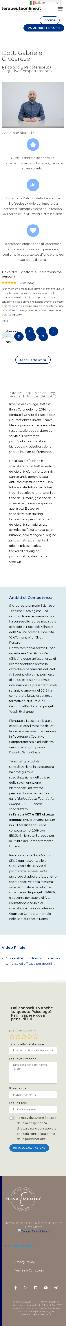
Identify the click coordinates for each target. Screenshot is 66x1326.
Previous (12, 331)
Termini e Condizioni (29, 1270)
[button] (60, 8)
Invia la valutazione (29, 1147)
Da (19, 1246)
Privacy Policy (24, 1262)
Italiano (39, 2)
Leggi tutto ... (16, 314)
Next (9, 342)
